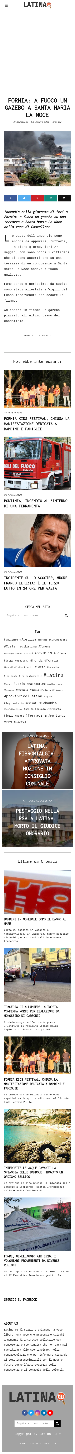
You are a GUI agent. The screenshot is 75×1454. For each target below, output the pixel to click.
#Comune (44, 646)
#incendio (45, 335)
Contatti (35, 1443)
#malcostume (36, 683)
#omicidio (22, 689)
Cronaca (57, 122)
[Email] (64, 198)
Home (22, 1443)
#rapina (48, 696)
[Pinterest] (37, 198)
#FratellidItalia (13, 667)
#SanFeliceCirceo (13, 709)
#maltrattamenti (56, 684)
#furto (28, 667)
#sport (19, 715)
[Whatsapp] (51, 198)
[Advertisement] (37, 51)
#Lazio (19, 684)
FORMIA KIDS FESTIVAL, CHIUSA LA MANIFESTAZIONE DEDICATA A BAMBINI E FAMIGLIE (37, 423)
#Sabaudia (48, 703)
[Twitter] (24, 198)
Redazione (22, 122)
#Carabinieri (58, 639)
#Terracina (36, 715)
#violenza (20, 721)
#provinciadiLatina (23, 696)
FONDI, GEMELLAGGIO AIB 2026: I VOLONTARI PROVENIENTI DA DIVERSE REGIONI (31, 1260)
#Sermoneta (54, 709)
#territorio (56, 715)
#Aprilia (27, 639)
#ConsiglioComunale (14, 654)
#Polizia (34, 690)
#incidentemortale (30, 676)
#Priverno (57, 690)
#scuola (40, 708)
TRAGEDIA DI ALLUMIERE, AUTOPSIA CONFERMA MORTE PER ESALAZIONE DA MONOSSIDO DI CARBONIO (31, 1011)
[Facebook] (10, 198)
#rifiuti (32, 703)
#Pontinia (45, 690)
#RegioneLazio (14, 703)
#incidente (11, 676)
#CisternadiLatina (20, 646)
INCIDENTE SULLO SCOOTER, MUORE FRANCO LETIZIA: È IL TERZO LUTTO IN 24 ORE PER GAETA (36, 583)
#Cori (29, 653)
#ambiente (11, 639)
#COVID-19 (43, 653)
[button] (66, 615)
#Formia (28, 335)
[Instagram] (37, 1413)
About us (50, 1443)
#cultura (59, 653)
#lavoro (8, 684)
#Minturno (9, 690)
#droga (8, 660)
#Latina (53, 675)
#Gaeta (40, 667)
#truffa (8, 722)
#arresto (42, 639)
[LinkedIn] (44, 1413)
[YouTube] (50, 1413)
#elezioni (22, 660)
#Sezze (8, 715)
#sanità (28, 709)
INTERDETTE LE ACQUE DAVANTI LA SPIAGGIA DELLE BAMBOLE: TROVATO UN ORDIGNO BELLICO (33, 1172)
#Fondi (36, 660)
